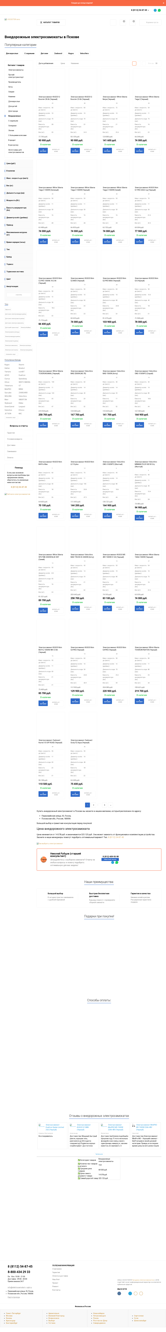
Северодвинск (99, 1323)
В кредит (12, 140)
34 (116, 194)
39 (52, 194)
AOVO (7, 375)
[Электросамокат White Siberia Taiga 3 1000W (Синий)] (115, 173)
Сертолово (139, 1316)
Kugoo (7, 365)
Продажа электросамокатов (143, 1280)
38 (84, 103)
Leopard (22, 407)
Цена (63, 63)
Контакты (56, 1290)
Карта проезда (14, 1297)
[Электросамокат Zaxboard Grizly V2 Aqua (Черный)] (83, 725)
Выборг (51, 1321)
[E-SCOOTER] (139, 1270)
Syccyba (8, 393)
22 (148, 284)
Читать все (99, 1154)
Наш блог (56, 1279)
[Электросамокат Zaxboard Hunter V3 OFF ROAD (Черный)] (51, 725)
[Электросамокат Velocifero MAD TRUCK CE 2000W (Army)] (83, 540)
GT (20, 386)
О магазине (57, 1269)
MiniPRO (8, 389)
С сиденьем (13, 121)
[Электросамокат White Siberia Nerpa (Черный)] (115, 82)
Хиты (10, 87)
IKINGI (21, 389)
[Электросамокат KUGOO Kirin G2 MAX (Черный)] (83, 263)
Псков (95, 1318)
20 (148, 103)
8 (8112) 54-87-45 (139, 10)
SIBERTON (23, 400)
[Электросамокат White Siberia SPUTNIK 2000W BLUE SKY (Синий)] (51, 540)
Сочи (136, 1318)
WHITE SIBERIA (24, 382)
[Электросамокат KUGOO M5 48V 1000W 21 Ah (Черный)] (115, 540)
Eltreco (21, 410)
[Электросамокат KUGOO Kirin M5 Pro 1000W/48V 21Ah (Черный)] (51, 632)
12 (84, 468)
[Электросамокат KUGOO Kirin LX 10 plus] (83, 447)
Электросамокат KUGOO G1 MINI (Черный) (84, 1127)
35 (84, 194)
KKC (20, 414)
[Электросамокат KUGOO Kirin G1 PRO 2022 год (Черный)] (147, 173)
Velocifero (23, 396)
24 (116, 284)
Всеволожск (53, 1318)
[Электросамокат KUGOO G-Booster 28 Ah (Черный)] (51, 82)
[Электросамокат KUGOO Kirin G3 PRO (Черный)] (83, 632)
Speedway (23, 379)
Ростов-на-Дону (100, 1321)
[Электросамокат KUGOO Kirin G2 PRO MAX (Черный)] (115, 263)
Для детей (12, 106)
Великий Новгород (56, 1316)
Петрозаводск (99, 1316)
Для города (13, 111)
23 (84, 377)
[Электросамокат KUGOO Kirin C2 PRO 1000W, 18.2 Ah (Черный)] (51, 263)
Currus (7, 379)
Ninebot (22, 368)
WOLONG (8, 396)
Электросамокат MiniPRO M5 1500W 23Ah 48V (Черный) (115, 1127)
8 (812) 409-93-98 (111, 856)
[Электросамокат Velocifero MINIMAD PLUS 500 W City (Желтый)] (147, 447)
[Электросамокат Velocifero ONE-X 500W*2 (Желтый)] (115, 447)
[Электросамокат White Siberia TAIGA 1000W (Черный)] (147, 540)
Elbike (21, 403)
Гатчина (51, 1323)
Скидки (11, 92)
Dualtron (22, 375)
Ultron (7, 382)
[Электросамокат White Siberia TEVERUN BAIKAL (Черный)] (51, 356)
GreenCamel (9, 407)
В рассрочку (13, 145)
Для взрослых (14, 101)
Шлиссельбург (140, 1321)
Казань (9, 1318)
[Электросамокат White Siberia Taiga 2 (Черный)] (147, 82)
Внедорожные (14, 116)
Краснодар (10, 1321)
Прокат (55, 1283)
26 (84, 746)
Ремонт (55, 1286)
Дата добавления (46, 63)
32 (52, 377)
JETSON (8, 414)
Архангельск (53, 1313)
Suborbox (8, 410)
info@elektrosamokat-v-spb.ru (20, 1287)
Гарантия (56, 1272)
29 (52, 103)
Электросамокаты (15, 70)
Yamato (8, 372)
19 (84, 284)
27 (148, 561)
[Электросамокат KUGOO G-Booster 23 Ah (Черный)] (83, 82)
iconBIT (22, 372)
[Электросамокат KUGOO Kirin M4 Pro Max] (51, 447)
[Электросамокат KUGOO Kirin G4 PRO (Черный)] (115, 632)
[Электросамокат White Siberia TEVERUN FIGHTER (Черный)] (147, 632)
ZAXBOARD (23, 393)
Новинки (11, 97)
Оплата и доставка (60, 1276)
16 (52, 656)
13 (52, 563)
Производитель (14, 82)
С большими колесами (17, 135)
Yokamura (9, 386)
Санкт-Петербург (13, 1313)
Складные (12, 126)
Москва (9, 1316)
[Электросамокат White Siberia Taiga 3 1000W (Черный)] (83, 173)
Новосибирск (98, 1313)
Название (75, 63)
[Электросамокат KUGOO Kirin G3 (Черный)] (147, 263)
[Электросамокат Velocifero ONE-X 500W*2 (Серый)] (147, 356)
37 (148, 194)
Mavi (6, 400)
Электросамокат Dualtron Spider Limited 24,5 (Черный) (55, 1127)
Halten (7, 368)
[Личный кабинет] (113, 22)
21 (116, 377)
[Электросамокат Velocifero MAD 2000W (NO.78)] (83, 356)
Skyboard (8, 403)
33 (116, 103)
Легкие (11, 130)
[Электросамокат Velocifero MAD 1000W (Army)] (115, 356)
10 (148, 377)
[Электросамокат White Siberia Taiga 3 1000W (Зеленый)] (51, 173)
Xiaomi (21, 365)
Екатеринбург (11, 1323)
